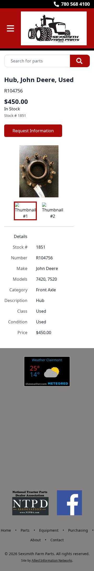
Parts (25, 530)
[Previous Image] (12, 171)
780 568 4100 (75, 4)
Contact (57, 539)
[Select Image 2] (52, 211)
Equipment (48, 530)
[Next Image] (65, 171)
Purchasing (78, 530)
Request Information (33, 131)
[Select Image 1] (25, 211)
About (35, 539)
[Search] (80, 61)
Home (6, 530)
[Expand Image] (64, 188)
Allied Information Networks (52, 560)
